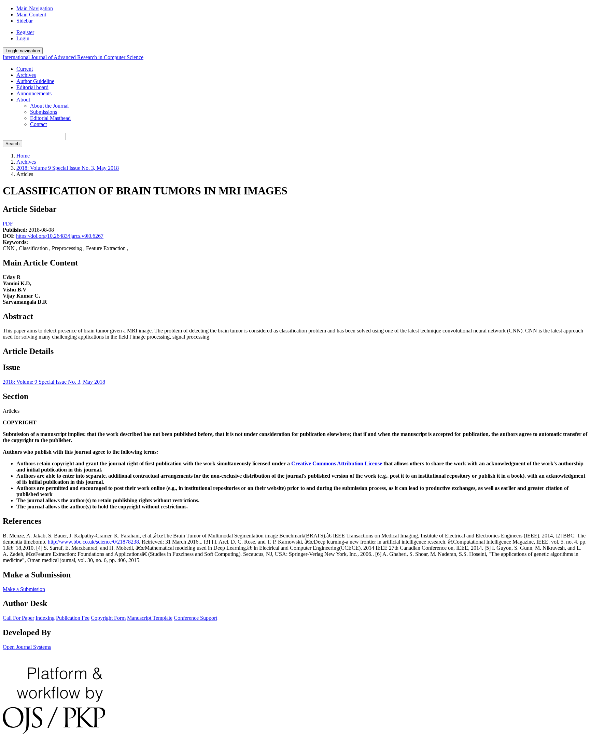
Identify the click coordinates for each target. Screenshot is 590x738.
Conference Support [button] (195, 618)
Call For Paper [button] (18, 618)
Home (23, 156)
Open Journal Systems (27, 647)
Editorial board (32, 87)
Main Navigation (34, 8)
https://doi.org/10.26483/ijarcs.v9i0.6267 (59, 236)
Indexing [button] (45, 618)
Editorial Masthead (50, 118)
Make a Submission (24, 589)
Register (25, 32)
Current (24, 69)
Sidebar (24, 21)
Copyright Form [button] (108, 618)
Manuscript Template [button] (149, 618)
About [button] (23, 99)
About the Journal (49, 106)
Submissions (43, 112)
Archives (26, 75)
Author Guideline (35, 81)
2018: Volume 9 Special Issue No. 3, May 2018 (67, 168)
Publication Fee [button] (72, 618)
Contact (38, 124)
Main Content (31, 14)
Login (22, 38)
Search (12, 143)
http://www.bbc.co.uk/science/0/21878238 (93, 542)
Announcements (34, 93)
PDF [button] (8, 224)
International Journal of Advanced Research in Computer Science (73, 57)
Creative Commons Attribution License (336, 463)
